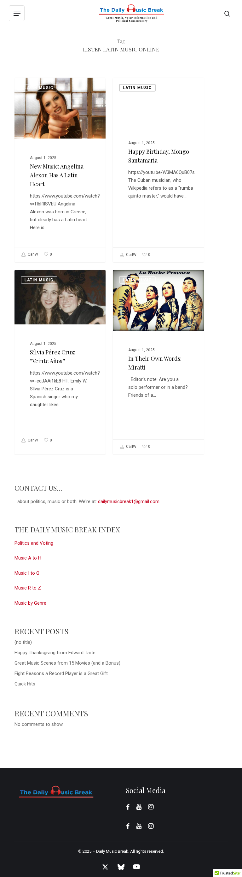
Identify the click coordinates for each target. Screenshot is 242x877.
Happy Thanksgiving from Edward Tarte (54, 652)
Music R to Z (27, 588)
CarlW (32, 254)
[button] (16, 13)
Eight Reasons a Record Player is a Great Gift (61, 673)
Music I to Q (26, 573)
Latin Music (39, 88)
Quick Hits (24, 684)
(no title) (23, 642)
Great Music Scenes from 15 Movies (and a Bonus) (67, 663)
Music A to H (27, 558)
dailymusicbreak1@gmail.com (128, 501)
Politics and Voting (33, 543)
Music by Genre (30, 603)
